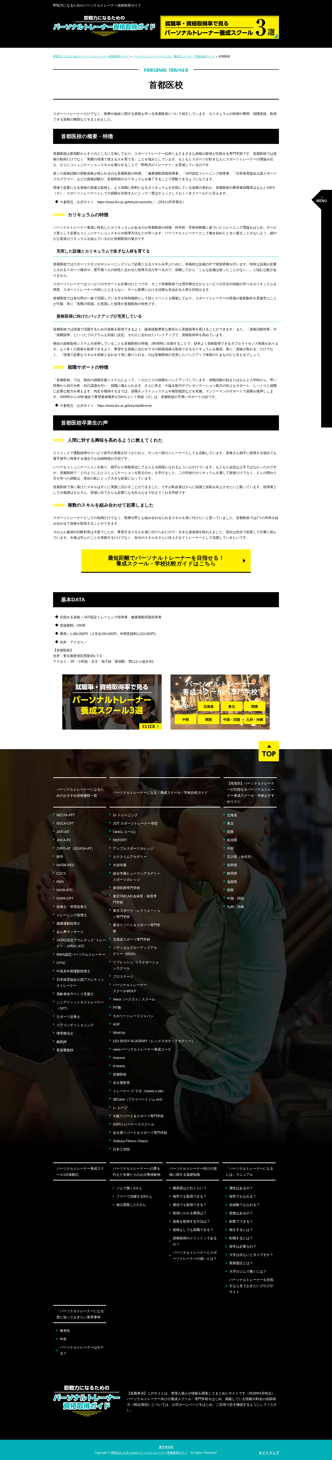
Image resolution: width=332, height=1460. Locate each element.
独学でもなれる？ (242, 1196)
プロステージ (123, 976)
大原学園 (119, 865)
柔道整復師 (64, 1050)
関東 (254, 706)
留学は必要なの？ (242, 1246)
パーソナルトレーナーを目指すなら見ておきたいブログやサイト (251, 1286)
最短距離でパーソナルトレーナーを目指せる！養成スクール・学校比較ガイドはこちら (166, 560)
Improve (119, 1058)
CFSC (61, 963)
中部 (185, 719)
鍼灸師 (61, 1042)
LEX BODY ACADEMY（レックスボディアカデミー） (154, 1041)
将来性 (65, 1331)
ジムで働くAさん (129, 1188)
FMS (60, 882)
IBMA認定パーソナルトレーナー (80, 954)
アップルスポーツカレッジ (133, 848)
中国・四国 (231, 719)
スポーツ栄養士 (68, 1017)
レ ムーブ (120, 1108)
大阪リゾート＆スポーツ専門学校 (138, 1116)
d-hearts (119, 1066)
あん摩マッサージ (70, 932)
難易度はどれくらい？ (190, 1188)
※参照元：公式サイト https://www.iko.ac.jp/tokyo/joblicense (106, 405)
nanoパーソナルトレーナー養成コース (142, 1049)
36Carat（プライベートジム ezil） (138, 1099)
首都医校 (119, 1074)
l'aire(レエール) (124, 832)
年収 (63, 1339)
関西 (208, 719)
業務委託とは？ (241, 1263)
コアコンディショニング (75, 1025)
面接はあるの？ (241, 1213)
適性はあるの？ (241, 1188)
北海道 (208, 706)
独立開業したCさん (131, 1205)
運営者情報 (166, 1447)
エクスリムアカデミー (130, 857)
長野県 (232, 865)
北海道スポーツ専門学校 (131, 939)
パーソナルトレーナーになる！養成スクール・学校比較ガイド (160, 792)
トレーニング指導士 (71, 915)
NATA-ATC (64, 890)
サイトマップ (269, 1453)
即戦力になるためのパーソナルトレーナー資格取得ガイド (97, 5)
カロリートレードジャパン (133, 1016)
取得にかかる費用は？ (190, 1213)
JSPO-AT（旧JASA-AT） (75, 848)
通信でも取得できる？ (190, 1205)
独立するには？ (241, 1230)
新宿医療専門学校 (126, 888)
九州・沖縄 (254, 719)
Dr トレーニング (125, 815)
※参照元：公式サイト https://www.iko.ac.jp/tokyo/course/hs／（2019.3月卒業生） (123, 202)
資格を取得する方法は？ (191, 1221)
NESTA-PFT (65, 815)
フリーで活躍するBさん (134, 1196)
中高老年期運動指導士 (73, 971)
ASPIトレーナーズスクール (133, 1124)
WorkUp (119, 1033)
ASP (116, 1024)
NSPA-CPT (64, 898)
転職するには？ (241, 1238)
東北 (231, 706)
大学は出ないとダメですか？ (251, 1255)
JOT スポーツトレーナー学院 (135, 823)
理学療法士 (64, 1033)
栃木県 (232, 840)
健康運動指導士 (68, 923)
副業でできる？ (241, 1221)
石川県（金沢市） (240, 857)
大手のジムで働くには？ (248, 1271)
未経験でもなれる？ (244, 1205)
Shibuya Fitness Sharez (130, 1141)
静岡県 (232, 873)
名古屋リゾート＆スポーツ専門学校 (140, 1133)
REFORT (120, 840)
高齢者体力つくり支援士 (75, 994)
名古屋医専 (121, 1083)
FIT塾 (117, 1008)
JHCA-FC (63, 840)
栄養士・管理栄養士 (71, 907)
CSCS (61, 873)
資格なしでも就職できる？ (193, 1230)
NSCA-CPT (65, 823)
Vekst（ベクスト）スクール (134, 999)
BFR (59, 857)
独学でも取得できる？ (190, 1196)
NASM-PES (65, 865)
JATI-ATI (62, 832)
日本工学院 (121, 1149)
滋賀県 (232, 882)
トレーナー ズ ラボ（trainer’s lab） (139, 1091)
